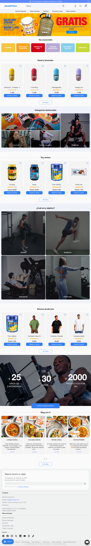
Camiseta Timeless (56, 336)
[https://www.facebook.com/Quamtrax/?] (7, 536)
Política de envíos (46, 542)
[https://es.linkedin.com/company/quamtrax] (20, 536)
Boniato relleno (57, 440)
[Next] (47, 459)
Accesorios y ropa (57, 11)
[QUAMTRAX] (10, 6)
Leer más (12, 451)
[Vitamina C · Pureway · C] (12, 75)
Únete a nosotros (71, 11)
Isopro (34, 185)
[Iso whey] (12, 172)
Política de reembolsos (36, 542)
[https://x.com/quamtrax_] (16, 536)
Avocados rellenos (34, 440)
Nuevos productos (45, 309)
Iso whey (12, 185)
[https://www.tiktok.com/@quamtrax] (33, 536)
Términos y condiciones (56, 542)
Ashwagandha (56, 87)
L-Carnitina (34, 87)
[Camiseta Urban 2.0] (34, 323)
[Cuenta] (75, 6)
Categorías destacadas (45, 110)
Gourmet (46, 11)
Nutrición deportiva (20, 11)
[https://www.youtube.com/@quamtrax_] (25, 536)
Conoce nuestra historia (45, 406)
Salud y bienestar (35, 11)
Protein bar (78, 185)
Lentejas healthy (12, 440)
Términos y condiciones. (23, 486)
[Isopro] (34, 172)
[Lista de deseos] (80, 6)
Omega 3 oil (79, 87)
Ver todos (45, 464)
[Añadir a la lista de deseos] (20, 66)
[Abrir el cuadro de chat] (87, 542)
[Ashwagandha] (56, 75)
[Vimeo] (29, 536)
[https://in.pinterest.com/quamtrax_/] (3, 536)
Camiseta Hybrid (79, 336)
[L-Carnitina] (34, 75)
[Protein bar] (79, 172)
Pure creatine (56, 185)
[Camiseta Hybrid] (79, 323)
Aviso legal (17, 542)
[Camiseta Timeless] (56, 323)
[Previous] (44, 459)
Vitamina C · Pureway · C (12, 87)
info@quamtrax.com (13, 500)
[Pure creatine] (56, 172)
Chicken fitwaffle (79, 440)
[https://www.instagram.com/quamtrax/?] (12, 536)
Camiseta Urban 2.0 (34, 336)
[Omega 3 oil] (79, 75)
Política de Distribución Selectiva (69, 542)
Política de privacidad (26, 542)
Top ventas (45, 157)
